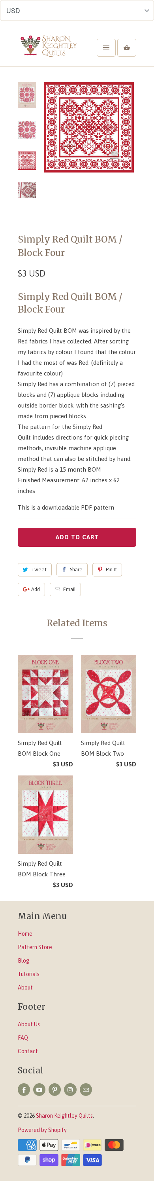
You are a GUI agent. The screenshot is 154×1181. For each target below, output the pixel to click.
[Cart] (126, 48)
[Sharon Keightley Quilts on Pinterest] (55, 1089)
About (25, 987)
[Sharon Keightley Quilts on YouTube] (39, 1089)
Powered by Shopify (42, 1130)
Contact (28, 1051)
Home (25, 934)
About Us (29, 1024)
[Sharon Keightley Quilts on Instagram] (70, 1089)
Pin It (111, 569)
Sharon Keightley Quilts (64, 1116)
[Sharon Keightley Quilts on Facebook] (24, 1089)
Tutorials (28, 974)
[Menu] (106, 48)
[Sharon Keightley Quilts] (49, 50)
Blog (23, 960)
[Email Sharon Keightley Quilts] (86, 1089)
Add (35, 589)
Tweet (39, 569)
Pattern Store (35, 947)
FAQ (23, 1038)
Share (76, 569)
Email (69, 589)
